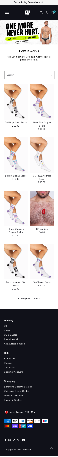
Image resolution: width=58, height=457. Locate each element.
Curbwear (26, 449)
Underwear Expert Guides (16, 391)
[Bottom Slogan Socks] (16, 155)
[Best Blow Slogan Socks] (42, 102)
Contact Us (9, 367)
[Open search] (41, 12)
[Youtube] (23, 441)
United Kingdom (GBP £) (21, 412)
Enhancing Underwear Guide (18, 387)
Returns (8, 363)
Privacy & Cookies (13, 400)
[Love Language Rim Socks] (16, 261)
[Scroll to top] (51, 448)
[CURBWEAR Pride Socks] (42, 155)
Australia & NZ (11, 339)
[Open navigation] (7, 13)
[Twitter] (18, 441)
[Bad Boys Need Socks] (16, 102)
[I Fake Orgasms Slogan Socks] (16, 208)
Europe (7, 330)
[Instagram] (9, 441)
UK (5, 326)
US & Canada (10, 335)
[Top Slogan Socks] (42, 261)
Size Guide (9, 358)
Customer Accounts (13, 372)
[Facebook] (5, 441)
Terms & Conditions (13, 395)
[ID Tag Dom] (42, 208)
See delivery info (36, 2)
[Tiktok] (13, 441)
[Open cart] (52, 12)
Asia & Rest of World (14, 344)
